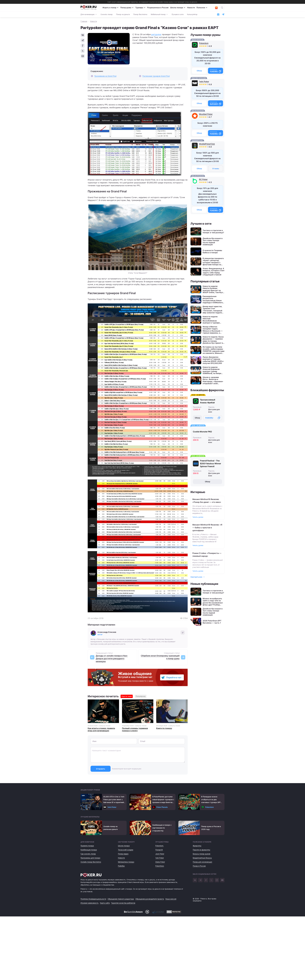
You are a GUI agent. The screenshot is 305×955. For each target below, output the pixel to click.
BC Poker (203, 179)
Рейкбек (121, 866)
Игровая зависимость (90, 903)
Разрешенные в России (157, 7)
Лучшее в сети (177, 14)
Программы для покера (90, 858)
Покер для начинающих (202, 862)
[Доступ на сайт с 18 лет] (147, 912)
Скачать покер (107, 14)
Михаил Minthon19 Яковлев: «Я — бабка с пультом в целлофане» (207, 528)
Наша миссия (170, 899)
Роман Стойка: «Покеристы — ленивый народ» (206, 554)
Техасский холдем (125, 850)
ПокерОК (159, 850)
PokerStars (159, 866)
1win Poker (204, 81)
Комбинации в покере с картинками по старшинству (162, 828)
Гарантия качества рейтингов (123, 903)
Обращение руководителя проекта (149, 899)
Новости (191, 7)
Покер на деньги (123, 14)
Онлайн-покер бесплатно (91, 862)
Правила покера (87, 846)
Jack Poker (159, 854)
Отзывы (215, 168)
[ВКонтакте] (195, 880)
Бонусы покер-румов (201, 854)
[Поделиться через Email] (83, 56)
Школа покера (176, 7)
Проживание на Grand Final (105, 76)
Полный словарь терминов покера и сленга (135, 729)
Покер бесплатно (140, 14)
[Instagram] (217, 880)
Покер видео (123, 854)
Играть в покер (109, 7)
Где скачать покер (88, 854)
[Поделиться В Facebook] (83, 45)
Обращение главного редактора (121, 899)
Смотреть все (196, 577)
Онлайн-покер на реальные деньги (110, 827)
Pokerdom (203, 43)
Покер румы (125, 7)
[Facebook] (206, 880)
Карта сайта (105, 903)
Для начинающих (88, 14)
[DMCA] (174, 911)
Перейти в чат (173, 677)
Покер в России (199, 866)
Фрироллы (197, 846)
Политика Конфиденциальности (93, 899)
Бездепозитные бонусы (202, 858)
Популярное (140, 696)
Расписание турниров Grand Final (156, 76)
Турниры (139, 7)
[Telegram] (200, 880)
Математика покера (126, 862)
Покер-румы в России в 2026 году (211, 827)
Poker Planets (162, 807)
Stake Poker (160, 862)
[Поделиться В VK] (83, 35)
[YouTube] (222, 880)
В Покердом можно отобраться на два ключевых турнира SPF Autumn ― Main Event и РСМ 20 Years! (211, 800)
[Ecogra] (158, 912)
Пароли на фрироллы (201, 850)
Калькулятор (192, 14)
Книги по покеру (164, 728)
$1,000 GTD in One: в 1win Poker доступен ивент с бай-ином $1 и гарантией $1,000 (113, 800)
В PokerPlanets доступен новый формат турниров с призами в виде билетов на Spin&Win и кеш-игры (163, 800)
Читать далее (197, 517)
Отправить (100, 769)
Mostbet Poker (206, 114)
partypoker (156, 34)
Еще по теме (127, 696)
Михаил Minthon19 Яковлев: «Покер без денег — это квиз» (206, 500)
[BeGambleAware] (133, 912)
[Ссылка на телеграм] (223, 14)
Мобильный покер (158, 14)
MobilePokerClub (207, 144)
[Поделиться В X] (83, 51)
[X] (211, 880)
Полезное (200, 7)
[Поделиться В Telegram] (83, 40)
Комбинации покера (89, 850)
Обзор (199, 71)
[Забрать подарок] (216, 7)
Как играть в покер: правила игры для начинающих (101, 729)
